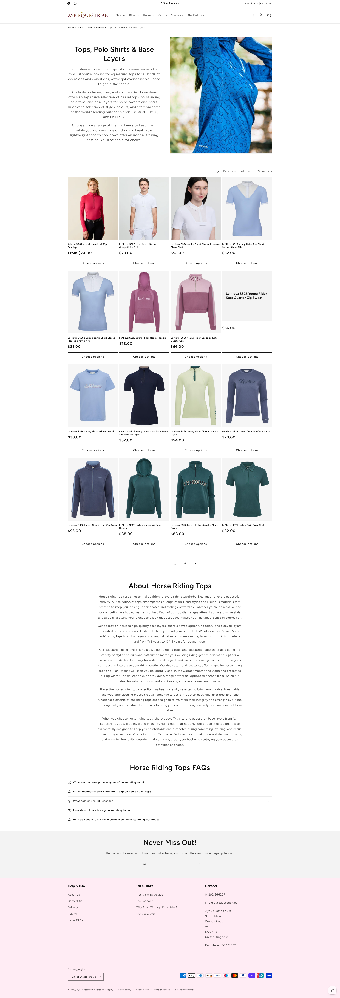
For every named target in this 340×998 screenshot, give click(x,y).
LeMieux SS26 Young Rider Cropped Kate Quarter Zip (194, 339)
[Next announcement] (210, 3)
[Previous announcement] (130, 3)
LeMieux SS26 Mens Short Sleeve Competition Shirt (138, 246)
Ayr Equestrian (84, 989)
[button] (134, 15)
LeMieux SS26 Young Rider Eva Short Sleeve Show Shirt (243, 246)
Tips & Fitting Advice (149, 894)
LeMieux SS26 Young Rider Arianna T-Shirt (92, 431)
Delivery (73, 907)
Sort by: (214, 171)
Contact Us (75, 901)
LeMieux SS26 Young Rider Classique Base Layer (194, 433)
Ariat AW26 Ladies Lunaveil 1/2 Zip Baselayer (87, 246)
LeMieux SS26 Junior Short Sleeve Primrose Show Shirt (195, 246)
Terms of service (161, 989)
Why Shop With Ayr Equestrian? (156, 907)
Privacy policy (142, 989)
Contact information (184, 989)
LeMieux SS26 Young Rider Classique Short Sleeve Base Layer (143, 433)
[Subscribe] (199, 864)
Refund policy (124, 989)
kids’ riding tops (111, 636)
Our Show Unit (145, 914)
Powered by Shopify (102, 989)
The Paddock (144, 901)
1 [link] (145, 563)
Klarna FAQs (75, 920)
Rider (80, 27)
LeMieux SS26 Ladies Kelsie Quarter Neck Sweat (194, 526)
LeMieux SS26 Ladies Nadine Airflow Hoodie (140, 526)
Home (71, 27)
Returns (73, 914)
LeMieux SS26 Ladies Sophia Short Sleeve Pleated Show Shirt (91, 339)
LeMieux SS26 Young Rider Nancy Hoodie (142, 338)
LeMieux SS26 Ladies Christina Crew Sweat (246, 431)
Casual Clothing (95, 27)
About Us (74, 894)
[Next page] (195, 564)
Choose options (93, 263)
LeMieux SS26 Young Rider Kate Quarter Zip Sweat (246, 296)
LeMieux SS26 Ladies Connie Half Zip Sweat (93, 525)
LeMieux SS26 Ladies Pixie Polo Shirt (243, 525)
